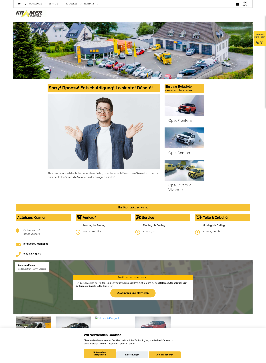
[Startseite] (245, 3)
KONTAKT (89, 3)
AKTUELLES (71, 3)
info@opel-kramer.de (35, 243)
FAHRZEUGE (35, 3)
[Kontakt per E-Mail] (237, 3)
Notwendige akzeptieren (99, 353)
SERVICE (53, 3)
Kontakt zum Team (259, 35)
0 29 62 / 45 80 (32, 253)
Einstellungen (132, 354)
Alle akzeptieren (164, 354)
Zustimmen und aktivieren (133, 292)
